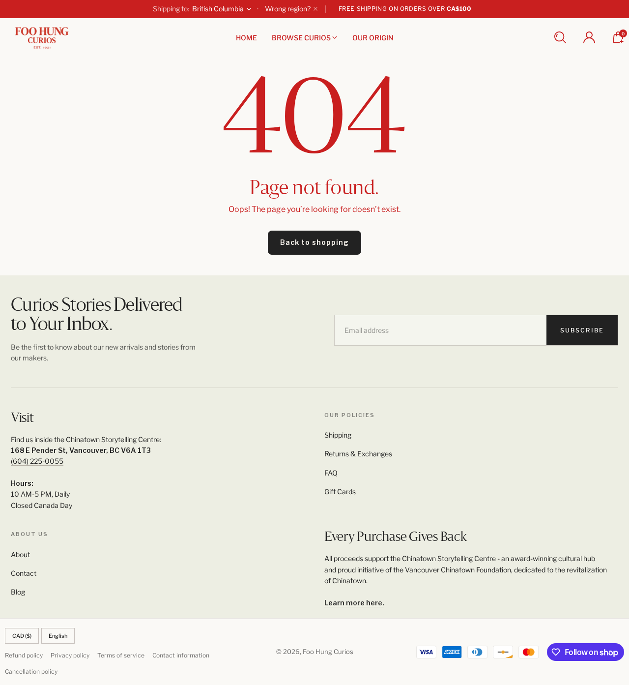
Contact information (180, 655)
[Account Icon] (589, 37)
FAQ (331, 473)
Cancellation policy (31, 671)
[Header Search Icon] (560, 37)
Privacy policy (70, 655)
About (20, 554)
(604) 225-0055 (37, 461)
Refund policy (24, 655)
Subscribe (582, 330)
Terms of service (120, 655)
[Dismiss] (315, 9)
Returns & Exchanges (358, 453)
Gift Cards (340, 491)
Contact (23, 573)
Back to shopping (314, 242)
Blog (18, 592)
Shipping (337, 435)
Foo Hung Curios (328, 651)
